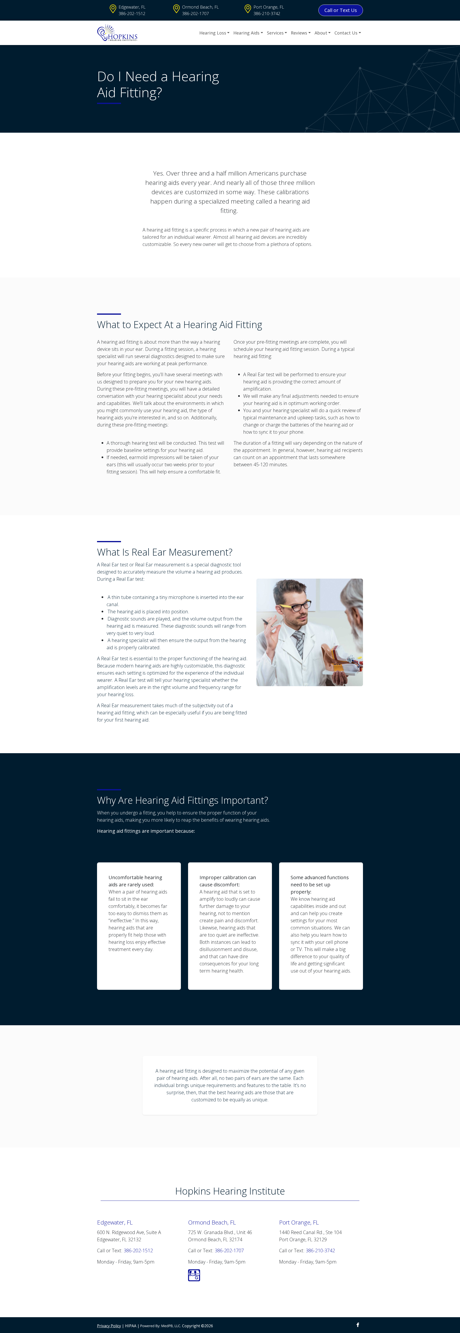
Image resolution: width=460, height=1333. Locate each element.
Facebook (358, 1325)
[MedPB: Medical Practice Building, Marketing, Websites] (160, 1325)
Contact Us (345, 33)
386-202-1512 (132, 13)
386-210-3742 (266, 13)
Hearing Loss (212, 33)
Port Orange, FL (268, 7)
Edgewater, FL (132, 7)
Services (275, 33)
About (321, 33)
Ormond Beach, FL (200, 7)
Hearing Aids (246, 33)
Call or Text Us (340, 10)
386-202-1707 (195, 13)
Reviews (299, 33)
